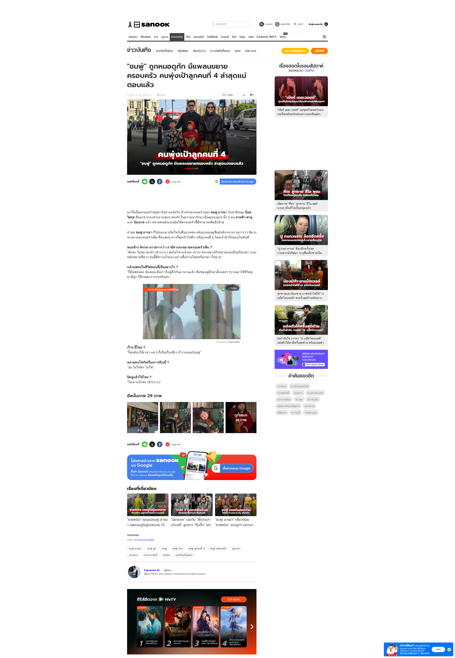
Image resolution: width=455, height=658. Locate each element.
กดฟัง (230, 94)
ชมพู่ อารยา (135, 548)
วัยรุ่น (242, 37)
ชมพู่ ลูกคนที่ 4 (196, 548)
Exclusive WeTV (267, 37)
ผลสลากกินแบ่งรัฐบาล (288, 406)
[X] (152, 181)
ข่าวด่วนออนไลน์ (299, 386)
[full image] (142, 417)
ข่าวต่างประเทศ (315, 393)
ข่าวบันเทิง (177, 37)
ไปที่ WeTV (234, 599)
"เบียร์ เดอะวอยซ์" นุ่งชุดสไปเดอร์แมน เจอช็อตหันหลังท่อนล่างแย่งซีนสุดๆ (300, 112)
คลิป (251, 37)
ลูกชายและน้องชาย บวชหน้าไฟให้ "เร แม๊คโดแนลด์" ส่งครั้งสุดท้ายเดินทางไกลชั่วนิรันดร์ (300, 297)
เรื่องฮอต (146, 37)
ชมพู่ (164, 548)
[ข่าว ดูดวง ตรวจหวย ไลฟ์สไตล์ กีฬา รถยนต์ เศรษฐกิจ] (148, 24)
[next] (252, 627)
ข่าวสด (299, 399)
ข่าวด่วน (282, 386)
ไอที (234, 37)
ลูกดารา (236, 548)
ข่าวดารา (133, 555)
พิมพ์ (162, 95)
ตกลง (438, 649)
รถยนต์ (225, 37)
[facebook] (159, 181)
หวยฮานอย (310, 412)
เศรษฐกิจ (199, 37)
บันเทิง (166, 555)
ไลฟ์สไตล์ (212, 37)
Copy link (176, 181)
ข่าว (156, 37)
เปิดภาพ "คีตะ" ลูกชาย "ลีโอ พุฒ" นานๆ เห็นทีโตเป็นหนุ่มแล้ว (297, 205)
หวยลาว (298, 393)
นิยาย (283, 37)
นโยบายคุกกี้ (424, 653)
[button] (214, 24)
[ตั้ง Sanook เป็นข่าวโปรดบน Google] (191, 465)
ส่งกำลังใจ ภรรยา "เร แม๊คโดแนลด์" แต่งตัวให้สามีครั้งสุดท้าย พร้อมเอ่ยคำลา (300, 342)
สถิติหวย (282, 412)
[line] (145, 181)
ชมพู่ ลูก (151, 548)
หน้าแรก (133, 37)
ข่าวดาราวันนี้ (150, 555)
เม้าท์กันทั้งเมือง (184, 555)
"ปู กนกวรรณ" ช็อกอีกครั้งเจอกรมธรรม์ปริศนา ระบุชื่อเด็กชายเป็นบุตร (299, 252)
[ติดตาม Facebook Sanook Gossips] (301, 359)
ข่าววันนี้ (295, 412)
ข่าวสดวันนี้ (283, 393)
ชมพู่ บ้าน (178, 548)
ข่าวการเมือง (284, 399)
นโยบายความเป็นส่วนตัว (408, 653)
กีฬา (188, 37)
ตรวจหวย (309, 406)
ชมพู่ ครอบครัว (218, 548)
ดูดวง (164, 37)
